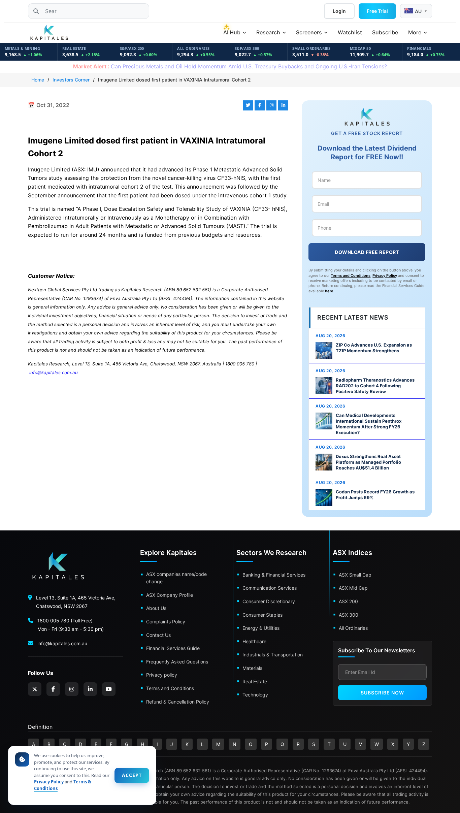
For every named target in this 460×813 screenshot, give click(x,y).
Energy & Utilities (261, 628)
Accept (132, 775)
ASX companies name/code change (176, 577)
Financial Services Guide (173, 648)
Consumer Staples (262, 615)
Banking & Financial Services (273, 575)
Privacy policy (161, 675)
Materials (252, 668)
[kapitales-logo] (49, 32)
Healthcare (254, 641)
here (329, 291)
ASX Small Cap (355, 575)
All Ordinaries (353, 628)
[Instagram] (71, 689)
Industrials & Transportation (272, 654)
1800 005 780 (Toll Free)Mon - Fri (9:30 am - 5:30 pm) (70, 625)
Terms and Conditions (350, 275)
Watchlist (350, 32)
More (415, 32)
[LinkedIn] (90, 689)
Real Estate (254, 681)
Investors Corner (71, 80)
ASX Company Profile (169, 595)
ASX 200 (348, 601)
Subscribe (385, 32)
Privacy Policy (384, 275)
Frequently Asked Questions (177, 661)
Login (339, 11)
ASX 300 (348, 615)
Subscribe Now (382, 692)
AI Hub (232, 32)
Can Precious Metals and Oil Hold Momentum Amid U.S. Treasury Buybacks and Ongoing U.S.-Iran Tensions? (230, 66)
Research (269, 32)
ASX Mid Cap (353, 588)
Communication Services (269, 588)
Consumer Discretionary (268, 601)
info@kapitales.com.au (53, 372)
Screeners (309, 32)
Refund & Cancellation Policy (177, 702)
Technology (255, 694)
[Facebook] (53, 689)
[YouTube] (109, 689)
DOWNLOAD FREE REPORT (367, 252)
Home (37, 80)
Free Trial (377, 11)
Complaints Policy (165, 621)
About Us (156, 608)
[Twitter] (34, 689)
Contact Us (158, 635)
